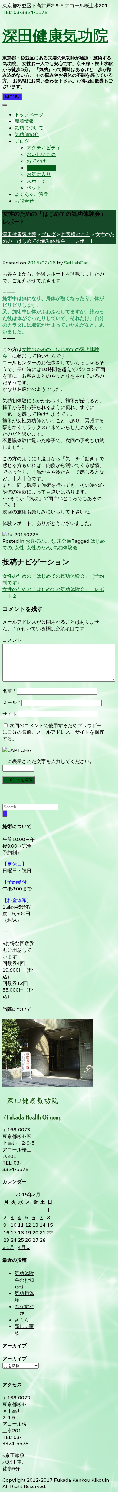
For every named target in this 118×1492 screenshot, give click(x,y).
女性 (19, 548)
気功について (29, 128)
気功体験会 (65, 548)
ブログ (22, 141)
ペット (34, 187)
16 (6, 1232)
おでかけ (36, 161)
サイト (9, 714)
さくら (22, 1320)
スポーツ (36, 181)
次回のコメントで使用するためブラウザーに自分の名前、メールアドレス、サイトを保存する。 (53, 732)
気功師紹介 (27, 134)
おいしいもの (41, 154)
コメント (12, 640)
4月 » (24, 1247)
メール (11, 702)
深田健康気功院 (55, 35)
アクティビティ (44, 148)
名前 (8, 691)
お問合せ (24, 201)
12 (28, 1225)
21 (43, 1232)
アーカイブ (14, 1359)
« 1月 (8, 1247)
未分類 (64, 541)
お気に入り (39, 174)
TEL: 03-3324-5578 (25, 12)
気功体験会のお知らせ (24, 1280)
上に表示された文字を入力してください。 (48, 761)
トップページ (29, 114)
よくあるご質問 (31, 194)
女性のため (39, 548)
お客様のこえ (41, 168)
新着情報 (24, 121)
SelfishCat (76, 263)
